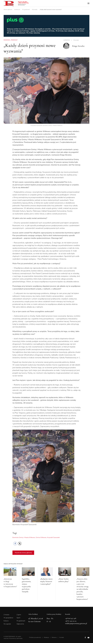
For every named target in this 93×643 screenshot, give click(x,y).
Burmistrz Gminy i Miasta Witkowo (23, 537)
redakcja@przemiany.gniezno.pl (76, 623)
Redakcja (46, 637)
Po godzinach (21, 621)
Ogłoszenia (20, 624)
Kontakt (61, 637)
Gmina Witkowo (41, 537)
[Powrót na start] (16, 3)
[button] (88, 3)
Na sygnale (7, 624)
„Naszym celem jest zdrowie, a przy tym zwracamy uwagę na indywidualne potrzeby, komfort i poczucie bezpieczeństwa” (82, 589)
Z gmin (19, 615)
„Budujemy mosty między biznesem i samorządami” (46, 581)
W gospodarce (8, 618)
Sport (18, 618)
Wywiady (76, 40)
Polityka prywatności (35, 637)
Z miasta (6, 615)
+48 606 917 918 (70, 618)
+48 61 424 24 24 (70, 621)
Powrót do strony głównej (23, 553)
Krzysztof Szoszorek (53, 537)
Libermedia (19, 638)
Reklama (54, 637)
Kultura (6, 621)
